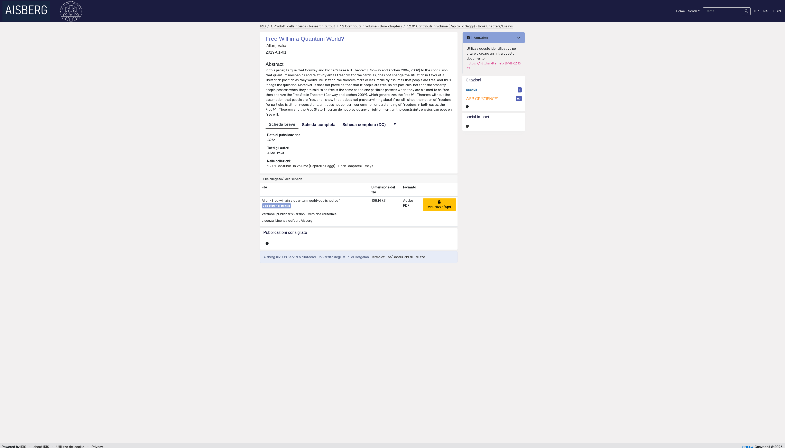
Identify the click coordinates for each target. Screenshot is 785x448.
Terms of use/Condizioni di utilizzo (398, 257)
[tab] (394, 124)
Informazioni (479, 37)
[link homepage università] (71, 11)
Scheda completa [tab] (318, 124)
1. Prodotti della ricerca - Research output (303, 26)
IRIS (765, 11)
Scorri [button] (692, 11)
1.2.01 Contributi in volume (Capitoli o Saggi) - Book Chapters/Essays (460, 26)
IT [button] (755, 11)
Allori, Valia (276, 45)
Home (680, 11)
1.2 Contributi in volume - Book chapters (371, 26)
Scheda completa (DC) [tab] (364, 124)
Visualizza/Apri (439, 204)
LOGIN (776, 11)
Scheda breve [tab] (282, 124)
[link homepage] (27, 11)
